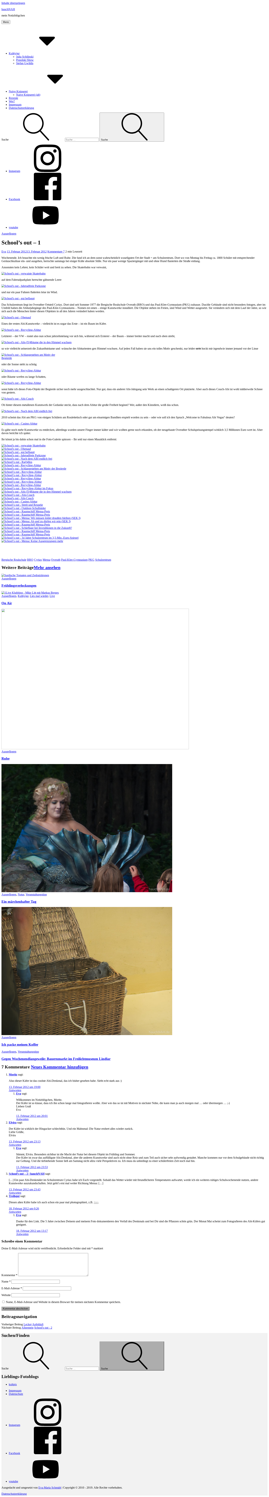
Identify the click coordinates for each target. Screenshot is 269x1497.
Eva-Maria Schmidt (49, 1487)
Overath (55, 559)
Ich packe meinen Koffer (19, 1044)
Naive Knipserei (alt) (28, 94)
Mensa (46, 559)
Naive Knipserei (18, 91)
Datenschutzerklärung (21, 107)
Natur (21, 894)
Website (6, 1295)
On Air (6, 603)
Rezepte (13, 98)
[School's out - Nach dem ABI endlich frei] (26, 411)
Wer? (12, 101)
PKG (91, 559)
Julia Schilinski (24, 56)
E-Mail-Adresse (11, 1288)
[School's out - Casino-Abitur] (19, 423)
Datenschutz (16, 1393)
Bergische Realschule (13, 559)
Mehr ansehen (47, 567)
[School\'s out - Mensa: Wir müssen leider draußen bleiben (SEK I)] (41, 518)
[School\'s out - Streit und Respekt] (22, 504)
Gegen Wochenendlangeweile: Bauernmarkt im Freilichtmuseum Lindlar (56, 1059)
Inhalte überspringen (13, 3)
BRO (30, 559)
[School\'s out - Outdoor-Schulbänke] (23, 508)
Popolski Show (25, 59)
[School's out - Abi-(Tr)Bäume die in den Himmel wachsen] (36, 342)
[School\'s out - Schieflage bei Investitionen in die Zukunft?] (36, 527)
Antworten (15, 1090)
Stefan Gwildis (24, 63)
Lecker (28, 1324)
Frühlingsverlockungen (18, 585)
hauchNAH (8, 9)
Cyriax (38, 559)
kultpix (13, 1384)
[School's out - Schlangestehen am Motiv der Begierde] (33, 358)
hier (96, 1202)
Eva (3, 251)
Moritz (13, 1074)
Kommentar (9, 1275)
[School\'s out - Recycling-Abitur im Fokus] (27, 488)
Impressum (15, 104)
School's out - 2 (43, 1327)
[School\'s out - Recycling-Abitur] (21, 471)
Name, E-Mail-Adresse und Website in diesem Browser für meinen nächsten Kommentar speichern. (63, 1302)
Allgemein (27, 1327)
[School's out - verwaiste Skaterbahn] (23, 273)
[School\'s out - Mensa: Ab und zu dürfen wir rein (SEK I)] (36, 521)
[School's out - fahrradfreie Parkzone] (23, 286)
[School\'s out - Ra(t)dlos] (16, 462)
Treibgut (14, 1196)
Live (52, 596)
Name (6, 1281)
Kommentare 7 (56, 251)
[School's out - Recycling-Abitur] (21, 329)
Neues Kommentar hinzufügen (59, 1067)
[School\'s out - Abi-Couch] (17, 494)
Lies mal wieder (39, 596)
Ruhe (5, 758)
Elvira (12, 1122)
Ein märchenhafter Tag (18, 902)
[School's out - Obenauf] (16, 317)
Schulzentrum (103, 559)
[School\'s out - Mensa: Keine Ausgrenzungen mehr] (32, 541)
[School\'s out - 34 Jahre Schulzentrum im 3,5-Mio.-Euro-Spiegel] (40, 537)
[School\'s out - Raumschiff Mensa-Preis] (25, 511)
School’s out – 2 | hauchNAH (26, 1173)
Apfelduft (37, 1324)
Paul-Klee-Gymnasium (74, 559)
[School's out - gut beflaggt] (18, 298)
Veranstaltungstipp (36, 894)
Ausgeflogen (8, 233)
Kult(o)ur (14, 53)
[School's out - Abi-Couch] (17, 398)
